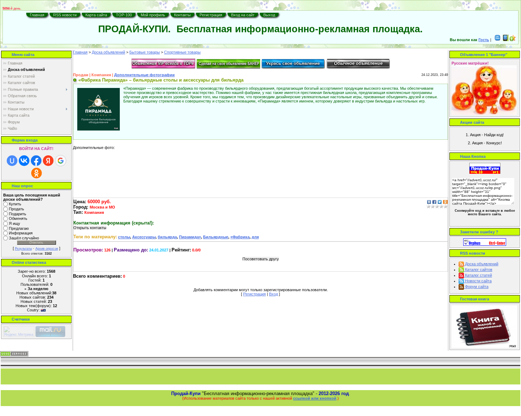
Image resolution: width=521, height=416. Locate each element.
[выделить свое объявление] (293, 63)
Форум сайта (476, 286)
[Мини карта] (497, 40)
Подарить (17, 214)
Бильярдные (215, 237)
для (255, 237)
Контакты (182, 15)
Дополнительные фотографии (144, 75)
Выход (269, 15)
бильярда (167, 237)
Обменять (18, 219)
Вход (273, 294)
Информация (21, 233)
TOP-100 (124, 15)
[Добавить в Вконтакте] (429, 201)
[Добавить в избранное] (513, 40)
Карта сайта (96, 15)
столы (124, 237)
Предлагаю (19, 228)
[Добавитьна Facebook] (434, 201)
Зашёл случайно (24, 238)
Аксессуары (144, 237)
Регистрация (211, 15)
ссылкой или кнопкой (314, 398)
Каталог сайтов (478, 269)
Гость (483, 40)
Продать (16, 209)
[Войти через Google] (60, 160)
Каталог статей (478, 275)
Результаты (23, 248)
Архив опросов (46, 248)
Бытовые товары (144, 52)
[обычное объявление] (358, 63)
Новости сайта (478, 281)
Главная (37, 15)
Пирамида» (190, 237)
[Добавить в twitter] (440, 201)
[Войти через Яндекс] (48, 160)
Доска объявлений (108, 52)
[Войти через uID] (12, 160)
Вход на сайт (242, 15)
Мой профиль (153, 15)
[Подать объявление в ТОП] (163, 63)
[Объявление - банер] (228, 63)
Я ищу (14, 223)
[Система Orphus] (484, 241)
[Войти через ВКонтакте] (24, 160)
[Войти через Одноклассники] (36, 173)
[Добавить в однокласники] (445, 201)
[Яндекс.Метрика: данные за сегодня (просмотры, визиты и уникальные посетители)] (18, 331)
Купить (15, 204)
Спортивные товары (182, 52)
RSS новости (65, 15)
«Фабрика (240, 237)
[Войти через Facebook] (36, 160)
